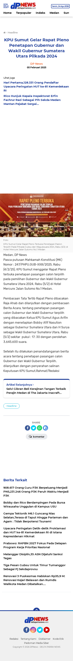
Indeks (40, 13)
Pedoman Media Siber (36, 643)
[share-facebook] (27, 428)
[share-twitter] (33, 428)
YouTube (49, 634)
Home (7, 13)
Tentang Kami (28, 638)
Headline (11, 406)
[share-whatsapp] (39, 428)
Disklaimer (45, 638)
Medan (54, 13)
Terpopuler (23, 13)
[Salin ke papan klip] (45, 428)
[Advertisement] (36, 146)
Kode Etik (58, 638)
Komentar (38, 436)
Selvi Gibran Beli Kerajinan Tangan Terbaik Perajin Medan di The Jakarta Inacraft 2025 (36, 391)
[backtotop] (36, 611)
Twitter (41, 634)
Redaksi (14, 638)
